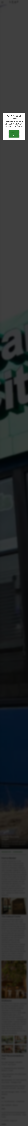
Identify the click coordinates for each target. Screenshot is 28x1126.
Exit (14, 136)
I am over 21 (14, 132)
